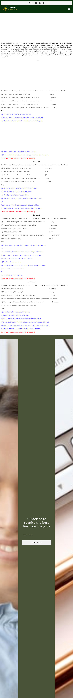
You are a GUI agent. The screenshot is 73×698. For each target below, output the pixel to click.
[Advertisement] (36, 27)
